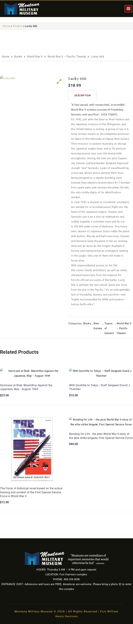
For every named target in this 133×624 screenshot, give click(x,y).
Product (17, 26)
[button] (59, 81)
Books (18, 56)
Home (6, 26)
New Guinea (98, 326)
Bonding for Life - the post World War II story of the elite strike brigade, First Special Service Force (100, 435)
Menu (128, 8)
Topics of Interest (109, 328)
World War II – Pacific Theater (66, 56)
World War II (35, 56)
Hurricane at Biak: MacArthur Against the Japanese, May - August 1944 (26, 387)
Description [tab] (82, 95)
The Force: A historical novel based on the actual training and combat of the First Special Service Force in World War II (31, 492)
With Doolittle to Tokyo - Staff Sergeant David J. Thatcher (100, 387)
